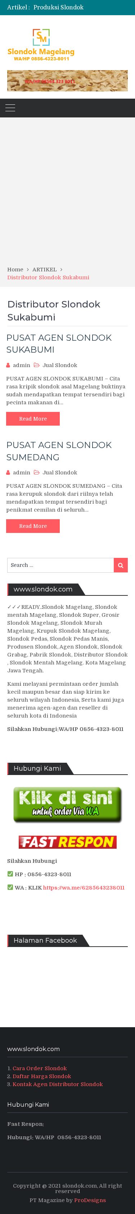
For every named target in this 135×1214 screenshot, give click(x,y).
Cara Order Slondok (40, 1068)
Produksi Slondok (58, 7)
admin (21, 365)
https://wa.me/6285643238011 (84, 887)
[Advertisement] (67, 194)
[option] (81, 8)
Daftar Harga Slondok (42, 1076)
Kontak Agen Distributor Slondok (58, 1084)
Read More (33, 419)
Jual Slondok (59, 365)
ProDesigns (90, 1200)
